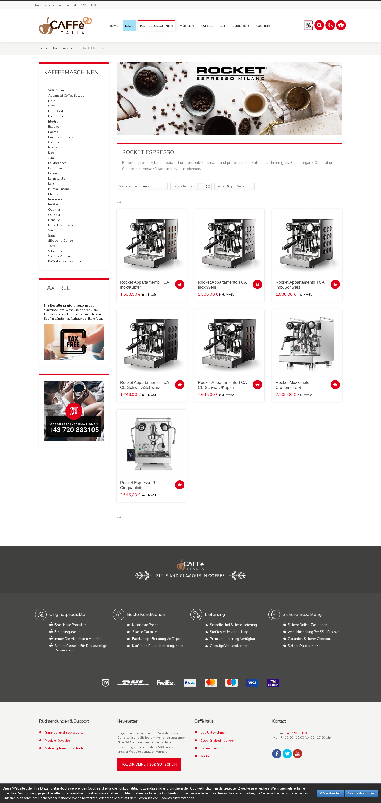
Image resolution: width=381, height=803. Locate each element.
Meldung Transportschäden (65, 748)
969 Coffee (56, 90)
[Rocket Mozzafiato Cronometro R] (307, 344)
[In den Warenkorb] (179, 284)
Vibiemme (55, 251)
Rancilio (54, 220)
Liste (207, 186)
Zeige (220, 186)
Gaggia (53, 142)
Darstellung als (183, 186)
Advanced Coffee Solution (67, 96)
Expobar (54, 127)
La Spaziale (56, 178)
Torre (51, 246)
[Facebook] (276, 753)
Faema (53, 132)
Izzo (51, 153)
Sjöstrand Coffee (60, 241)
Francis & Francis (60, 137)
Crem (52, 106)
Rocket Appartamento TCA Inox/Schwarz (300, 284)
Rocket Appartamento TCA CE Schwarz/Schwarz (144, 385)
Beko (51, 101)
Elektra (53, 121)
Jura (51, 158)
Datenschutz (209, 748)
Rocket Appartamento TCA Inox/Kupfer (144, 284)
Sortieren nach (129, 186)
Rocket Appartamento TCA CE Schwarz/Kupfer (222, 385)
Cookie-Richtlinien (362, 793)
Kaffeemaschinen (65, 48)
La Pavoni (55, 173)
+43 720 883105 (296, 733)
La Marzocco (57, 163)
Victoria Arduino (60, 256)
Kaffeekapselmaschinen (65, 261)
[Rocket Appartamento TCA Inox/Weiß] (229, 244)
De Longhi (55, 116)
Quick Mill (55, 215)
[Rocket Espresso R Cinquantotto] (151, 444)
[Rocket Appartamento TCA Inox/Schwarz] (307, 244)
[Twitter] (287, 753)
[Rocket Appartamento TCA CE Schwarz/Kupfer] (229, 344)
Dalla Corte (56, 111)
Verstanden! (331, 793)
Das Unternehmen (213, 732)
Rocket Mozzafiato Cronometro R (292, 385)
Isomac (53, 147)
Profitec (53, 204)
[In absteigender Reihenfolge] (163, 186)
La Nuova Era (57, 168)
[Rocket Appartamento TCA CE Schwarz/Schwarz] (151, 344)
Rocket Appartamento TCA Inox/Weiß (222, 284)
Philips (53, 194)
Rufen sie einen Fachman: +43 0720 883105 (66, 5)
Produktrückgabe (57, 740)
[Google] (297, 753)
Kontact (205, 756)
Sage (51, 235)
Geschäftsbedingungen (217, 740)
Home (43, 48)
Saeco (52, 230)
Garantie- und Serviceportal (64, 732)
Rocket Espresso (60, 225)
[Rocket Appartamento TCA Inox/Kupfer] (151, 244)
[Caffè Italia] (65, 25)
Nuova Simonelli (60, 189)
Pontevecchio (57, 199)
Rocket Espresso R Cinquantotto (138, 485)
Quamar (54, 210)
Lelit (51, 184)
